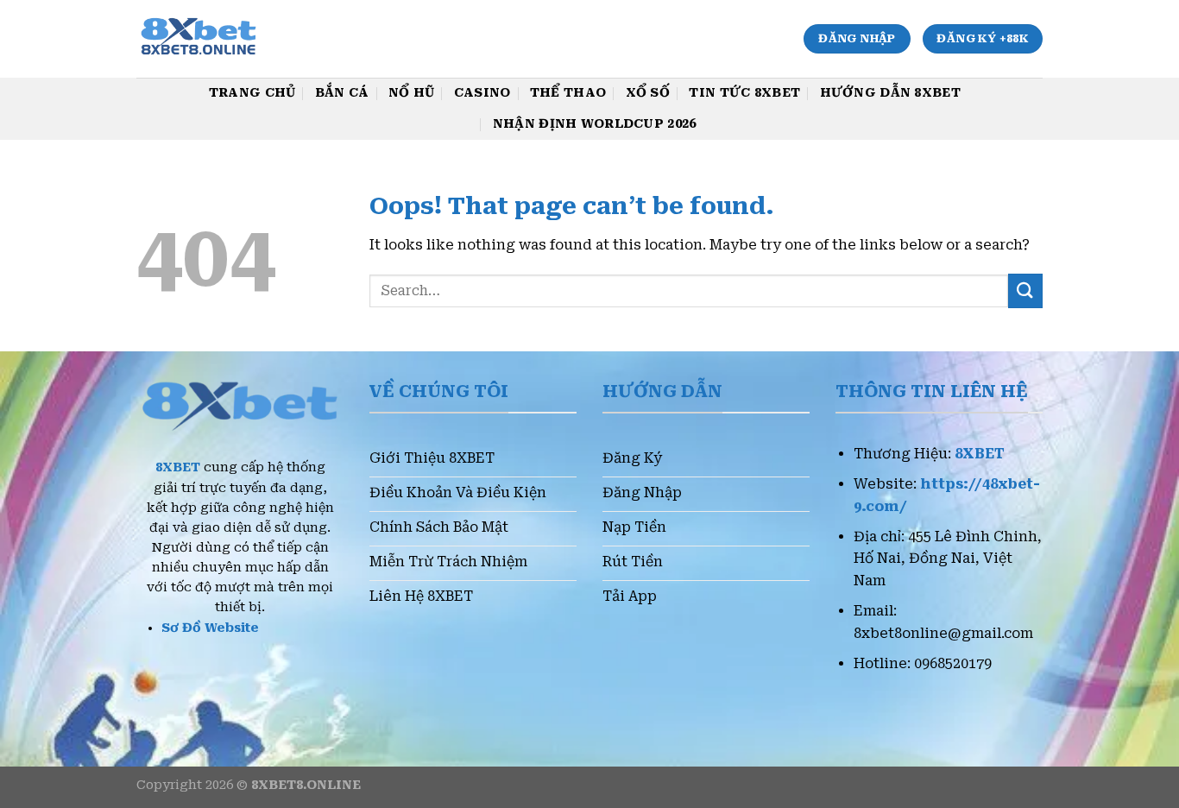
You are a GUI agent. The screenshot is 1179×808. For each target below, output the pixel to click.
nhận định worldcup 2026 (595, 124)
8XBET (177, 467)
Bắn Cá (342, 92)
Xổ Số (648, 92)
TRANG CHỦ (252, 92)
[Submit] (1025, 290)
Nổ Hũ (411, 92)
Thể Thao (568, 92)
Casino (482, 92)
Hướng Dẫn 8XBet (890, 92)
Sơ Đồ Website (210, 628)
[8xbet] (230, 39)
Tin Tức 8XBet (744, 92)
